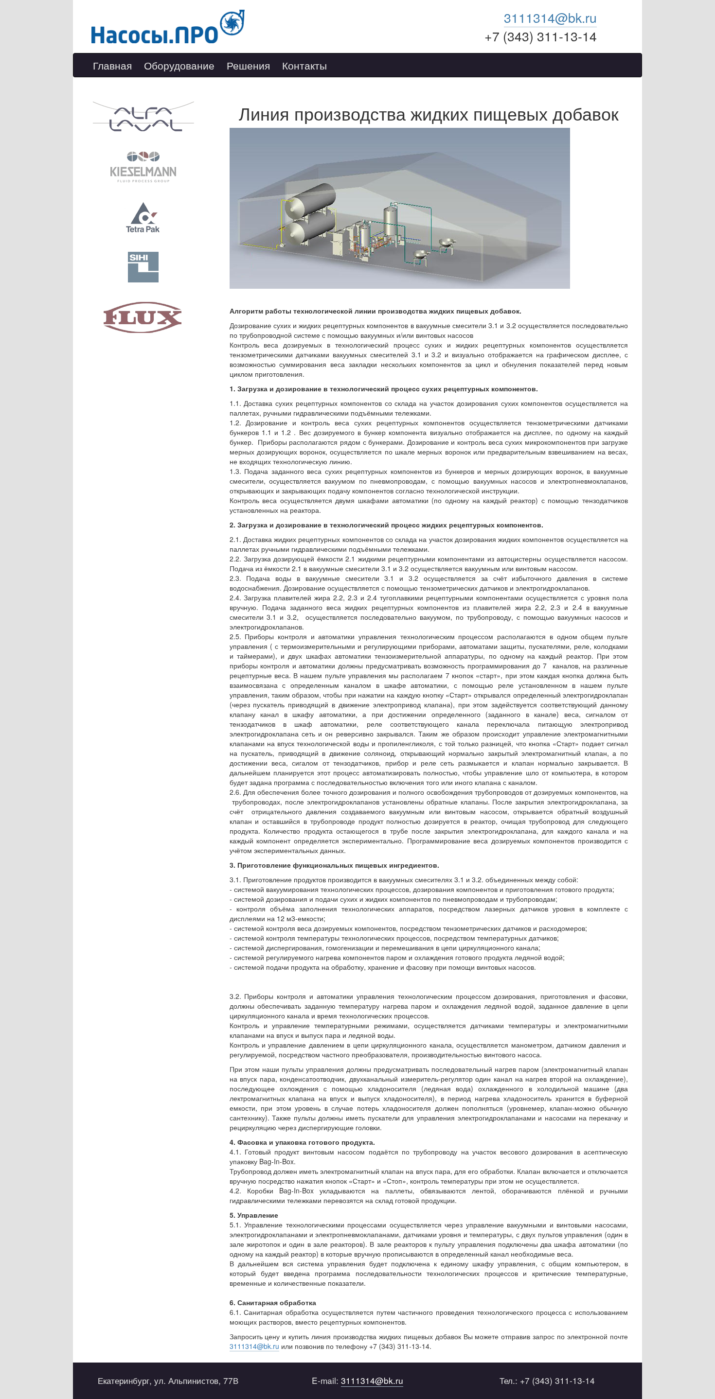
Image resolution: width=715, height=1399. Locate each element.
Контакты (304, 65)
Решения (248, 65)
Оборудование (179, 65)
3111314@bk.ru (550, 17)
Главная (112, 65)
